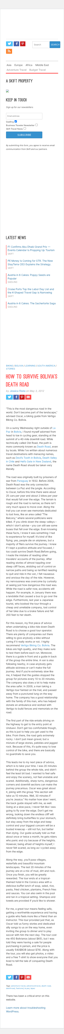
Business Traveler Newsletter (20, 125)
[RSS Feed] (9, 51)
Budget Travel (37, 69)
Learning (30, 365)
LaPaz (33, 988)
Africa (29, 64)
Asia (9, 64)
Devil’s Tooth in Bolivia (28, 457)
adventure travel (18, 986)
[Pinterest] (22, 43)
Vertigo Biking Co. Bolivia (35, 645)
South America (46, 365)
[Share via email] (28, 397)
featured (19, 988)
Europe (18, 64)
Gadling (32, 29)
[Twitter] (9, 43)
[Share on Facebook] (16, 397)
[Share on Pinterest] (22, 397)
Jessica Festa (17, 390)
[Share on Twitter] (9, 397)
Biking (9, 365)
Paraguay (22, 480)
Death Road (44, 446)
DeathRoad (10, 988)
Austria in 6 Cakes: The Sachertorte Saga (32, 303)
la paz (27, 988)
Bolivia (19, 365)
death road (46, 986)
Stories (10, 368)
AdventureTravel (33, 986)
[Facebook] (16, 43)
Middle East (42, 64)
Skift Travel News (14, 129)
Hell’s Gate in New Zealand (35, 461)
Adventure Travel (16, 69)
